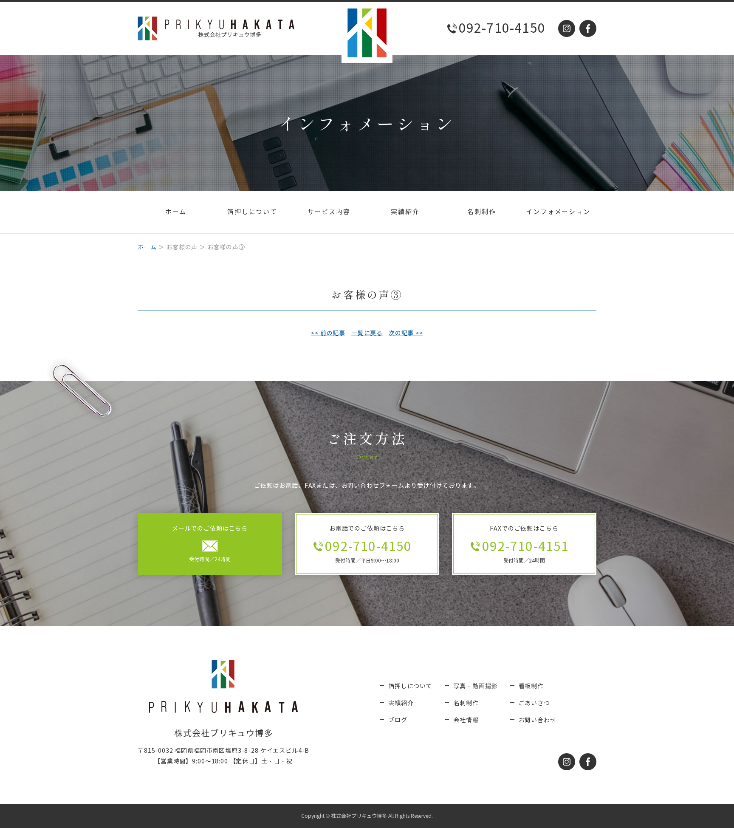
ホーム (175, 212)
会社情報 (465, 720)
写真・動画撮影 (475, 686)
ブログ (397, 720)
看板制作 (531, 686)
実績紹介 (405, 212)
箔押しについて (252, 212)
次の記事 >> (406, 333)
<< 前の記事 (328, 333)
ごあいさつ (534, 703)
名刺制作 (481, 212)
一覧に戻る (367, 333)
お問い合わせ (537, 720)
